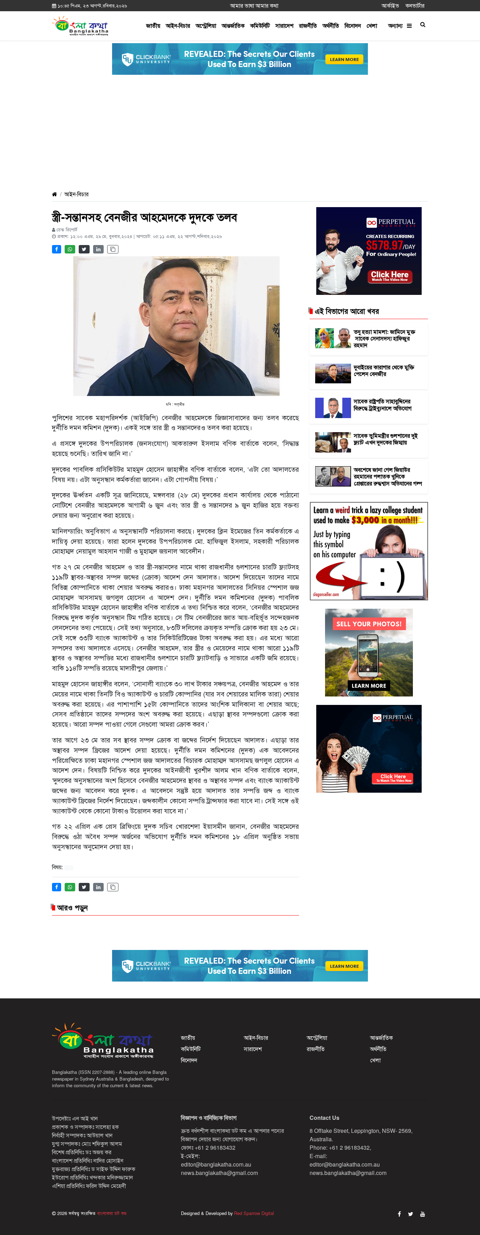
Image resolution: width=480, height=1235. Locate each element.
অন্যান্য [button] (397, 25)
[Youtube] (422, 1214)
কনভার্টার (415, 5)
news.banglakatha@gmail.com (219, 1173)
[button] (422, 24)
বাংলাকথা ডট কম (111, 1213)
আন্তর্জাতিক (233, 25)
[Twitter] (410, 1214)
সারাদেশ (284, 25)
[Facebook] (399, 1214)
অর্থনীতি (331, 25)
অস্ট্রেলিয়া (206, 25)
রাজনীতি (308, 25)
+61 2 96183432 (215, 1147)
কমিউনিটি (260, 25)
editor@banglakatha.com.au (216, 1164)
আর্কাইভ (390, 5)
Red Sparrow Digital (254, 1213)
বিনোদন (353, 25)
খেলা (372, 25)
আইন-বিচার (178, 25)
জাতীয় (153, 25)
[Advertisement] (240, 133)
